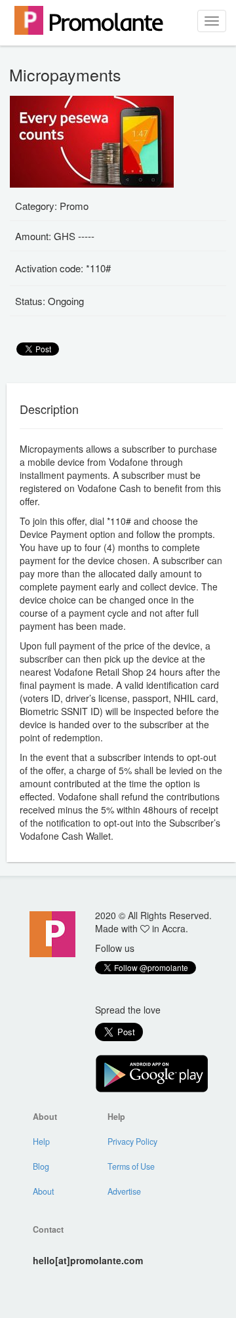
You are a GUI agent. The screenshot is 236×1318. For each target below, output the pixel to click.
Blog (41, 1166)
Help (41, 1141)
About (43, 1191)
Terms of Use (131, 1166)
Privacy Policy (132, 1141)
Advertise (124, 1191)
